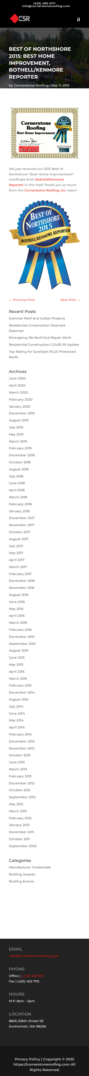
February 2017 (20, 574)
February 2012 (20, 818)
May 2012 (16, 804)
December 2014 (22, 692)
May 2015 (16, 665)
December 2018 (22, 455)
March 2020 (18, 392)
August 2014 (19, 699)
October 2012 (19, 790)
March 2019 (18, 441)
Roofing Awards (22, 874)
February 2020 (20, 399)
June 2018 (17, 483)
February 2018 (20, 504)
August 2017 (18, 539)
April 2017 (16, 560)
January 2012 (19, 825)
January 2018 (19, 511)
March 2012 (18, 811)
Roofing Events (21, 881)
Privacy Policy (27, 1059)
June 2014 (17, 713)
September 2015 (22, 644)
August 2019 (19, 420)
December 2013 (21, 741)
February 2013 (20, 776)
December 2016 (22, 581)
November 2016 (21, 588)
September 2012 (22, 797)
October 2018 (20, 462)
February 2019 (20, 448)
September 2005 (23, 846)
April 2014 (17, 727)
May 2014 (16, 720)
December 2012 (21, 783)
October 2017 (19, 532)
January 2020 (19, 406)
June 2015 (17, 657)
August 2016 (19, 595)
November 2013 (21, 748)
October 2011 (19, 839)
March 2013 (18, 769)
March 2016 (18, 623)
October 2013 (19, 755)
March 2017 (18, 567)
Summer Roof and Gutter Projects (37, 318)
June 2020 (17, 378)
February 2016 (20, 630)
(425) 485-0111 (44, 3)
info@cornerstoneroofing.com (34, 956)
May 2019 (16, 434)
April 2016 (17, 616)
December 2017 (21, 518)
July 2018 (16, 476)
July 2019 (16, 427)
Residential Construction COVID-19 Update (44, 345)
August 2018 (19, 469)
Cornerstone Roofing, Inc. (45, 190)
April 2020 (17, 385)
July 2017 (16, 546)
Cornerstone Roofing (31, 85)
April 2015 (16, 672)
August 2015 (18, 650)
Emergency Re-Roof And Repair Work (40, 338)
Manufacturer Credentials (30, 867)
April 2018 (17, 490)
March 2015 (18, 679)
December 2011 (21, 832)
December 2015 (21, 637)
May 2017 (16, 553)
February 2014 (20, 734)
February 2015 (20, 685)
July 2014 (16, 706)
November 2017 (21, 525)
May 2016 (16, 609)
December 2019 (22, 413)
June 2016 (17, 602)
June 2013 (17, 762)
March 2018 (18, 497)
